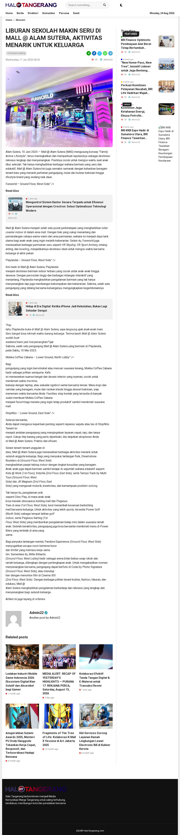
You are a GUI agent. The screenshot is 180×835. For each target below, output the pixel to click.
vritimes (40, 599)
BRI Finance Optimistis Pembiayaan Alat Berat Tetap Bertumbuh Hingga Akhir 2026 (136, 44)
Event (76, 13)
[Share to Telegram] (110, 53)
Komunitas (48, 13)
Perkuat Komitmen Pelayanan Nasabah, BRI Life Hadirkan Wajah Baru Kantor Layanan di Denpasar (136, 89)
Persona (64, 13)
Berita (20, 13)
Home (9, 13)
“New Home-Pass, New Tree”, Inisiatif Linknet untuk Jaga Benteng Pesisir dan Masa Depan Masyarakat (137, 67)
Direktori (33, 13)
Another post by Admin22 (44, 617)
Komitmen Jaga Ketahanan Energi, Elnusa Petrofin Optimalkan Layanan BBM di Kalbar (134, 112)
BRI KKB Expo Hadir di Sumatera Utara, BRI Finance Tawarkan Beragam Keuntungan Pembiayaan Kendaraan (136, 134)
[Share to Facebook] (94, 53)
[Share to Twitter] (99, 53)
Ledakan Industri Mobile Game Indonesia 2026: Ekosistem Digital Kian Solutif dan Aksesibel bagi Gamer (21, 681)
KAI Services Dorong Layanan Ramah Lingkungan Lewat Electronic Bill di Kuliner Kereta (94, 741)
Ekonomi (20, 20)
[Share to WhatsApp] (105, 53)
